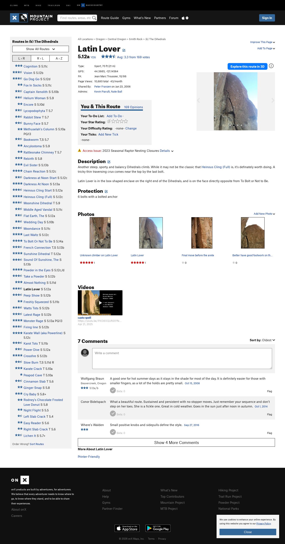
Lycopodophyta (34, 111)
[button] (201, 101)
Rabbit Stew (32, 117)
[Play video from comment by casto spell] (100, 302)
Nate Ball (116, 91)
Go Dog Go (31, 79)
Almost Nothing (35, 282)
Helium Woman (35, 98)
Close (248, 532)
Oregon (100, 39)
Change (131, 128)
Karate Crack (33, 368)
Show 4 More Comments (176, 442)
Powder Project (229, 502)
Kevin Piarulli (102, 91)
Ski (68, 5)
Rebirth (29, 158)
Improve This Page (261, 42)
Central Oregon (117, 39)
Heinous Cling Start (38, 190)
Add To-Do (114, 116)
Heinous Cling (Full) (38, 197)
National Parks (228, 508)
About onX (18, 509)
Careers (16, 515)
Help (105, 496)
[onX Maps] (20, 483)
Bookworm (31, 139)
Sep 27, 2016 (191, 425)
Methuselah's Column (39, 129)
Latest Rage (32, 314)
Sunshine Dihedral (37, 254)
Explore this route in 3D (248, 66)
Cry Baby (30, 394)
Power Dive (31, 349)
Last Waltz (31, 235)
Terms (151, 538)
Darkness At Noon (36, 184)
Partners (160, 18)
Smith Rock (135, 39)
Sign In (267, 18)
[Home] (33, 17)
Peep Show (32, 295)
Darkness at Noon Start (40, 178)
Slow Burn (31, 362)
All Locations (85, 39)
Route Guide (110, 18)
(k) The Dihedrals (155, 39)
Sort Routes (37, 444)
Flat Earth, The (34, 216)
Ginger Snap (33, 387)
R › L (40, 58)
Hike (39, 5)
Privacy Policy (263, 523)
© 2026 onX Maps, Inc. (131, 538)
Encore (28, 104)
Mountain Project (172, 502)
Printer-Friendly (89, 456)
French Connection (37, 247)
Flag (269, 391)
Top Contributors (172, 496)
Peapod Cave (33, 375)
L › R (21, 58)
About (106, 490)
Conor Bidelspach (93, 401)
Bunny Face (32, 123)
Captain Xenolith (36, 92)
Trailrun (54, 5)
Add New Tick (108, 134)
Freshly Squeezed (36, 302)
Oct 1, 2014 (261, 406)
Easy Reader (32, 423)
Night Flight (32, 410)
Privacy (162, 538)
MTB (26, 5)
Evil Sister (31, 165)
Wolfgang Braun (92, 378)
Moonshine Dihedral (38, 203)
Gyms (126, 18)
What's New (142, 18)
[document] (247, 526)
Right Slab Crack (36, 429)
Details (165, 150)
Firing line (31, 327)
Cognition (31, 66)
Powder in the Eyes (37, 270)
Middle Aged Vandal (38, 209)
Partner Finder (112, 508)
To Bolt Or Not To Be (38, 241)
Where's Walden (92, 425)
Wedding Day (33, 222)
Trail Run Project (230, 496)
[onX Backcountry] (90, 5)
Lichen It (30, 435)
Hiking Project (228, 490)
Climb (14, 5)
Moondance (32, 228)
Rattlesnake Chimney (39, 152)
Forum (173, 18)
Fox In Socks (33, 85)
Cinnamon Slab (35, 381)
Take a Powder (34, 276)
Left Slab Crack (34, 416)
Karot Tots (31, 343)
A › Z (59, 58)
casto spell (84, 317)
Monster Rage (33, 321)
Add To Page (265, 48)
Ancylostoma (33, 146)
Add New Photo (263, 213)
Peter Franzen (102, 86)
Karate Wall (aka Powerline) (43, 333)
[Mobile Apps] (185, 18)
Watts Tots (31, 308)
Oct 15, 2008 (192, 383)
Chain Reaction (34, 171)
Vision (28, 73)
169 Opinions (133, 107)
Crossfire (30, 356)
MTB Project (169, 508)
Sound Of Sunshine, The (41, 259)
